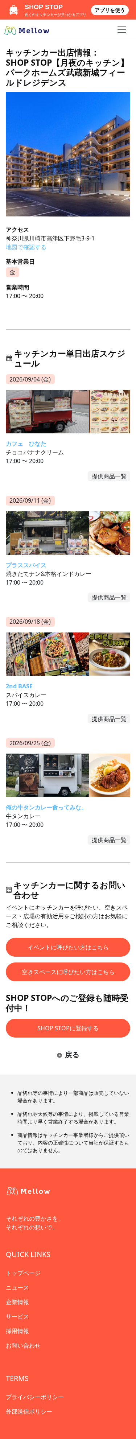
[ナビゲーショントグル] (122, 30)
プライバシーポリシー (35, 1397)
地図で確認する (26, 247)
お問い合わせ (23, 1345)
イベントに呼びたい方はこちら (68, 947)
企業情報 (17, 1302)
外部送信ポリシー (29, 1411)
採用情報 (17, 1331)
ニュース (17, 1287)
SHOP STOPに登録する (68, 1028)
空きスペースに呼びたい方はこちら (68, 972)
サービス (17, 1316)
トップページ (23, 1273)
